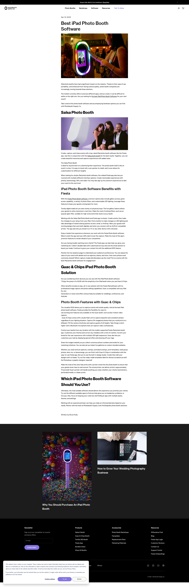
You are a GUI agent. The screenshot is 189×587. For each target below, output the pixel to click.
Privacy (99, 565)
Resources (106, 8)
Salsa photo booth (94, 156)
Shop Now (106, 2)
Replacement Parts (118, 539)
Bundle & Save (80, 547)
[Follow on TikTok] (163, 565)
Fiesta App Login (157, 539)
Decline (79, 579)
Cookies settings (50, 579)
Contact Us (155, 547)
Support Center (156, 550)
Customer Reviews (157, 543)
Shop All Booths (81, 550)
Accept (65, 579)
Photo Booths (70, 8)
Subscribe (31, 547)
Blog (152, 536)
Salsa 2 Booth (80, 532)
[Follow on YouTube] (158, 565)
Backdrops (83, 8)
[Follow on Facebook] (148, 565)
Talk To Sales (119, 8)
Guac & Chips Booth (82, 536)
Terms (89, 565)
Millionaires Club (157, 532)
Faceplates (116, 536)
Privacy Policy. (71, 569)
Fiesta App (79, 543)
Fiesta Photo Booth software (78, 199)
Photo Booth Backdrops (120, 532)
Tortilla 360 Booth (81, 539)
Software (94, 8)
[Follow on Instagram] (153, 565)
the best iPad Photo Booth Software (104, 96)
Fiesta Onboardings (158, 554)
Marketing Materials (119, 543)
